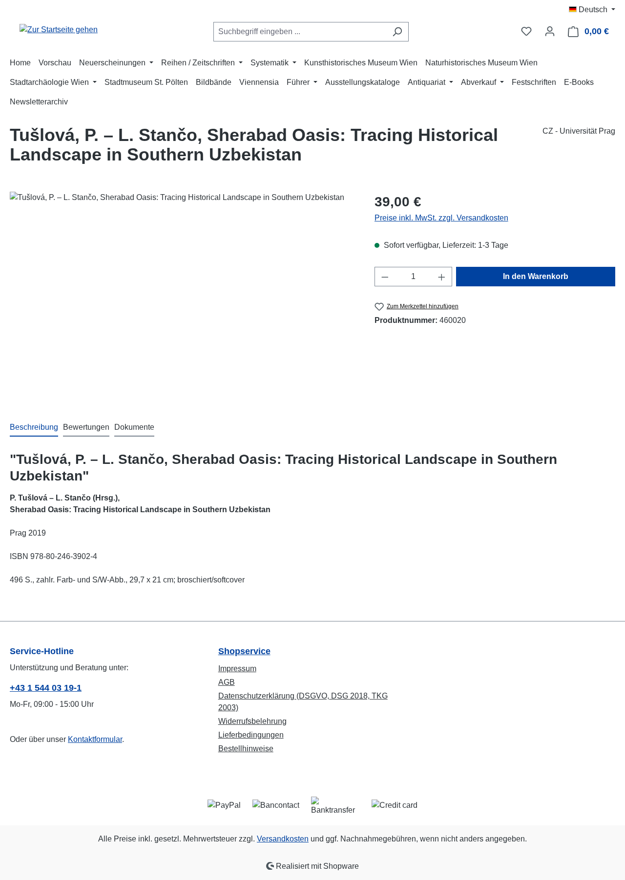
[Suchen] (397, 31)
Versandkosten (283, 839)
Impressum (237, 668)
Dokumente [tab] (134, 427)
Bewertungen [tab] (86, 427)
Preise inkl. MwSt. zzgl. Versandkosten (441, 218)
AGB (226, 682)
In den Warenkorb (535, 276)
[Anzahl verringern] (385, 276)
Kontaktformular (95, 739)
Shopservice (244, 651)
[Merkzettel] (526, 31)
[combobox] (299, 31)
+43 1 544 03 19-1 (46, 688)
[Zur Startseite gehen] (58, 29)
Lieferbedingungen (251, 735)
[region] (182, 296)
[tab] (34, 428)
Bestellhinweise (245, 748)
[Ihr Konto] (550, 31)
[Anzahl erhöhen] (442, 276)
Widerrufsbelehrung (252, 721)
